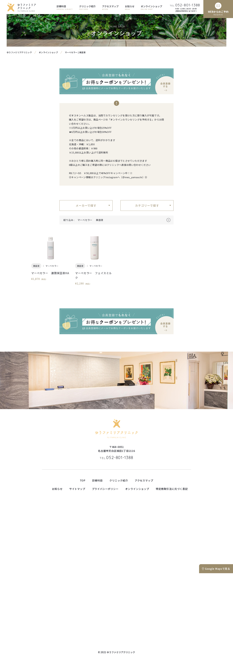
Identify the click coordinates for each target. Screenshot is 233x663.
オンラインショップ (48, 52)
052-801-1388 (116, 457)
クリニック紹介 (118, 480)
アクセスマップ (144, 480)
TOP (82, 480)
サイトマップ (77, 489)
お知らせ (57, 489)
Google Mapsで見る (217, 569)
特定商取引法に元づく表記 (172, 489)
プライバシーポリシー (105, 489)
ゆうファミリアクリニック (19, 52)
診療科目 (97, 480)
